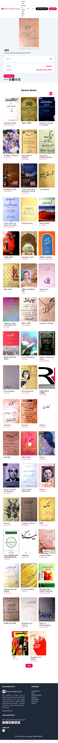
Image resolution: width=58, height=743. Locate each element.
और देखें (29, 666)
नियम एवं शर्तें (34, 701)
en (4, 730)
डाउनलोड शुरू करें (9, 76)
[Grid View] (51, 93)
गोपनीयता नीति (34, 699)
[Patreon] (18, 723)
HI (28, 8)
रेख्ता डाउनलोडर (35, 691)
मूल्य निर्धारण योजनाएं (36, 695)
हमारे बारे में (24, 7)
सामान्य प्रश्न (23, 11)
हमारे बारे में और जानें (7, 711)
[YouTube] (9, 723)
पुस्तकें (23, 1)
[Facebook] (3, 723)
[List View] (54, 93)
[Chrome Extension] (33, 9)
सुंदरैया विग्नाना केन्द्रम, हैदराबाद (44, 70)
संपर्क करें (23, 15)
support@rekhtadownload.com (15, 720)
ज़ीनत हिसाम (49, 66)
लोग (23, 4)
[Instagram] (12, 723)
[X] (6, 723)
